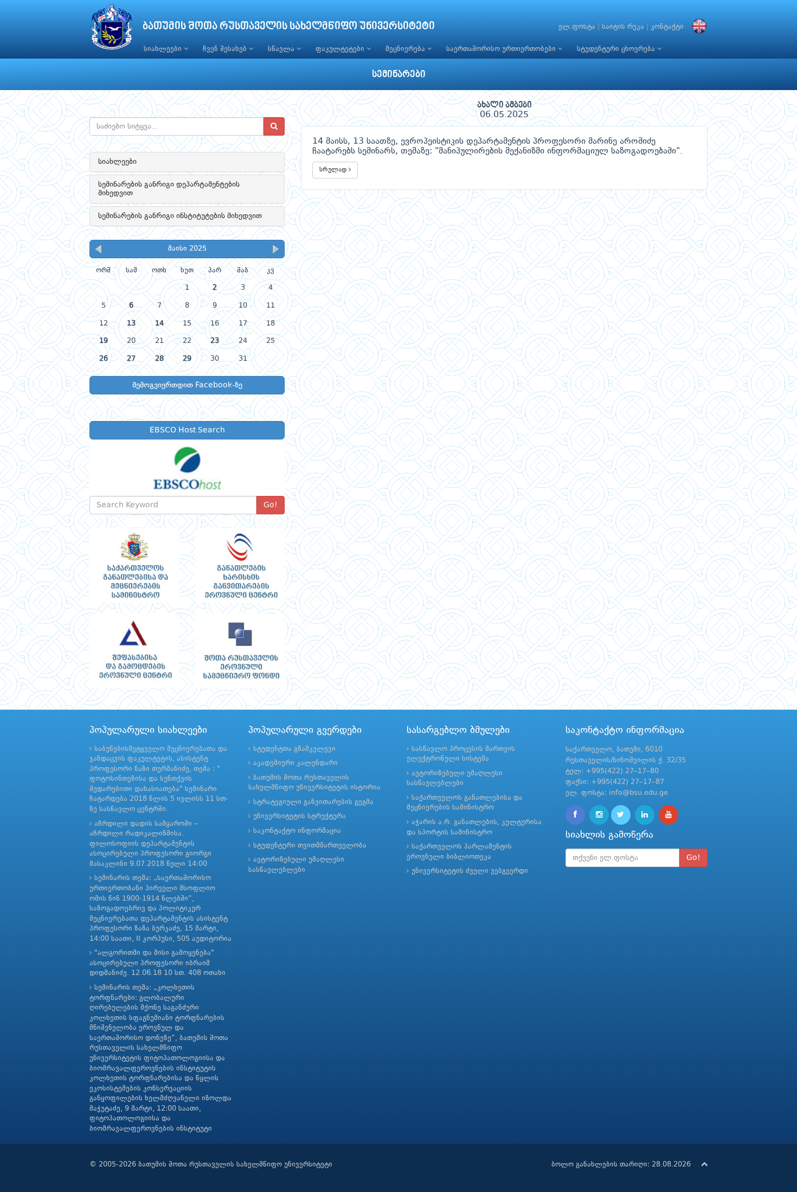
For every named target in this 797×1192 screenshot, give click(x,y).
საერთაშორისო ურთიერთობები (502, 49)
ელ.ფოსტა (576, 26)
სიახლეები (164, 49)
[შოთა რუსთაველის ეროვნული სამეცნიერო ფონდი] (240, 651)
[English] (697, 26)
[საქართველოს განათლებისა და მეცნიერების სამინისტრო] (134, 565)
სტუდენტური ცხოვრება (617, 49)
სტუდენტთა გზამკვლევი (294, 749)
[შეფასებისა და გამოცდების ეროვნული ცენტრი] (134, 651)
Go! (270, 505)
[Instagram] (599, 815)
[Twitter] (621, 815)
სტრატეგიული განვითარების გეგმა (313, 802)
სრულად (334, 170)
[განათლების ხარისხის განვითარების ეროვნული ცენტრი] (240, 565)
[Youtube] (668, 815)
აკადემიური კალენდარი (295, 763)
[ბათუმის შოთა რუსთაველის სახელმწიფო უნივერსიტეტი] (112, 30)
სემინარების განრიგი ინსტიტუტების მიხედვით (180, 216)
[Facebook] (575, 815)
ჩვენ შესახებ (226, 49)
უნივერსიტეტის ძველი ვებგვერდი (470, 871)
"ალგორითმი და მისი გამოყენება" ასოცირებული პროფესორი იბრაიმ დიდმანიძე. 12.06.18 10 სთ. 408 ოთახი (157, 963)
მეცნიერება (406, 49)
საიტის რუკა (623, 26)
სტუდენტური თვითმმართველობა (310, 845)
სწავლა (282, 49)
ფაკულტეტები (341, 49)
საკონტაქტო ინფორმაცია (297, 830)
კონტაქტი (667, 26)
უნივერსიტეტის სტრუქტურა (299, 816)
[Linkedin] (644, 815)
